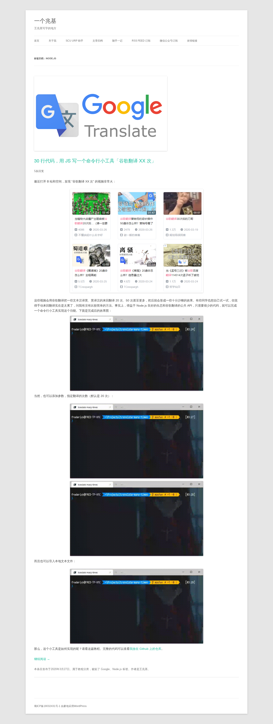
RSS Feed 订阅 (141, 40)
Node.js (117, 669)
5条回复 (39, 171)
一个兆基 (45, 20)
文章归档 (98, 40)
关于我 (52, 40)
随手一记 (117, 40)
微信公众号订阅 (169, 40)
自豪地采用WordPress (74, 706)
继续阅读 (42, 659)
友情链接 (192, 40)
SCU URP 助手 (74, 40)
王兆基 (143, 669)
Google (105, 669)
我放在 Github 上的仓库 (145, 648)
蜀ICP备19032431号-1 (47, 706)
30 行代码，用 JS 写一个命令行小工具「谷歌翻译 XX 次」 (95, 160)
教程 (80, 669)
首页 (36, 40)
